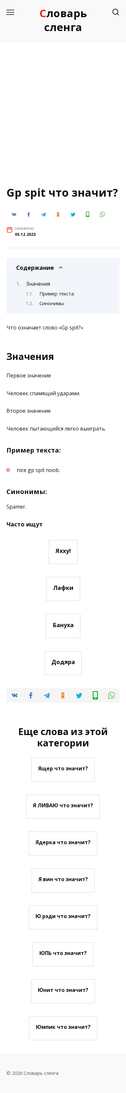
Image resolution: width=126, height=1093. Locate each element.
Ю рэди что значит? (63, 916)
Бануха (63, 624)
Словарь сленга (63, 20)
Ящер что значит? (63, 768)
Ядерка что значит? (63, 842)
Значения (38, 283)
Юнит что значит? (63, 990)
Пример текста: (57, 293)
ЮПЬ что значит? (63, 953)
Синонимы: (52, 303)
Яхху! (63, 551)
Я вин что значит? (63, 879)
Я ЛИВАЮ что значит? (63, 805)
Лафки (63, 588)
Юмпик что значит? (63, 1026)
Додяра (63, 662)
